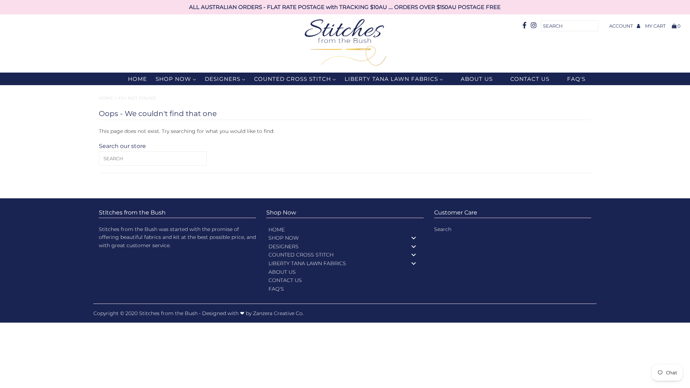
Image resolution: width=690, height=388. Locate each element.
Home (106, 98)
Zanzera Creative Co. (278, 313)
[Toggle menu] (413, 238)
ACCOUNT (621, 26)
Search (442, 229)
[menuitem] (133, 79)
